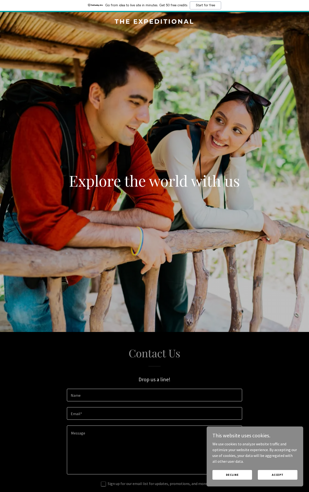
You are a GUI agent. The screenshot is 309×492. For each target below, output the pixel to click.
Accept (277, 475)
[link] (155, 22)
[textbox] (154, 395)
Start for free (205, 5)
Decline (232, 475)
